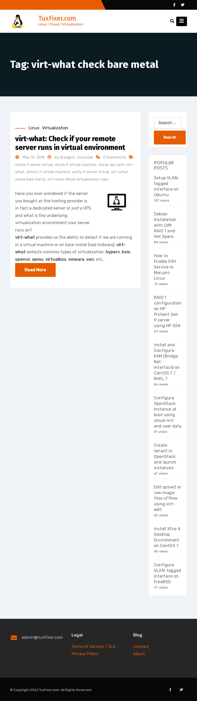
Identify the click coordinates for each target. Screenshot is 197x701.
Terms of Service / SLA (94, 646)
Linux (34, 127)
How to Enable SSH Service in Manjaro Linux (165, 267)
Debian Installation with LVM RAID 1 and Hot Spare (165, 225)
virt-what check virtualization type (78, 179)
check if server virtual (34, 164)
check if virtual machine (75, 164)
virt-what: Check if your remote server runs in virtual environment (70, 143)
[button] (172, 21)
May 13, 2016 (33, 157)
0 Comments (114, 157)
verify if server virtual (90, 172)
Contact (141, 646)
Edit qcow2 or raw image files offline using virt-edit (167, 498)
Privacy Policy (85, 653)
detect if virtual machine (48, 172)
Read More (35, 269)
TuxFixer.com (57, 18)
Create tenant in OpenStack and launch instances (165, 456)
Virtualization (55, 127)
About (139, 653)
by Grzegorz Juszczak (74, 157)
